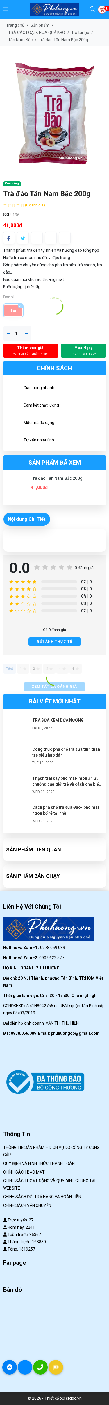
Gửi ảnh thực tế (54, 641)
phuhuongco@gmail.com (75, 1033)
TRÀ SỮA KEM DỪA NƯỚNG (58, 720)
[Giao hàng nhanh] (13, 388)
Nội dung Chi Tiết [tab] (27, 519)
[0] (102, 10)
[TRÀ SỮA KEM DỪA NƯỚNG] (17, 729)
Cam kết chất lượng (41, 405)
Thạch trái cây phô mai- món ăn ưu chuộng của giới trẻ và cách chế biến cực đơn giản (66, 784)
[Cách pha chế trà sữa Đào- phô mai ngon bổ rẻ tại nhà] (17, 816)
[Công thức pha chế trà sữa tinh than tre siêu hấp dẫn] (17, 758)
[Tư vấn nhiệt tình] (13, 441)
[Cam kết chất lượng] (13, 406)
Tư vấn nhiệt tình (39, 440)
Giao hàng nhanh (39, 387)
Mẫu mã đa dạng (39, 422)
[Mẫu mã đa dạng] (13, 423)
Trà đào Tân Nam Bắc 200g (57, 478)
